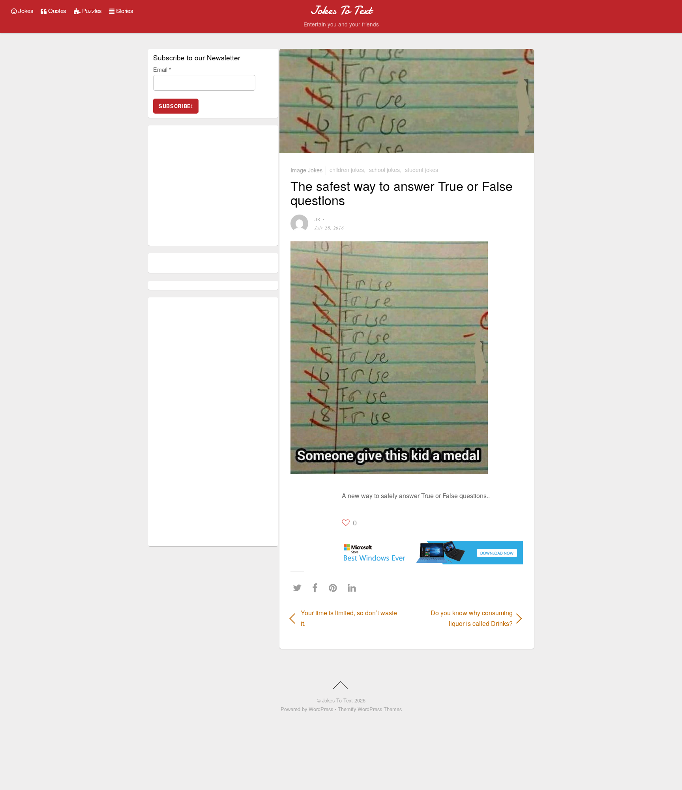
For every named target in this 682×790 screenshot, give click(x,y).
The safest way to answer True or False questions (401, 192)
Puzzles (91, 10)
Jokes (25, 10)
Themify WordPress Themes (370, 709)
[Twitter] (299, 587)
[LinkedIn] (354, 587)
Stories (123, 10)
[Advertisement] (314, 512)
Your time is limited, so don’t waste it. (349, 618)
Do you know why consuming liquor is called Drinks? (463, 618)
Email (162, 69)
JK (318, 219)
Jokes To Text (337, 700)
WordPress (321, 709)
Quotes (56, 10)
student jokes (421, 169)
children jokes (347, 169)
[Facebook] (317, 587)
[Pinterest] (335, 587)
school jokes (384, 169)
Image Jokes (306, 169)
